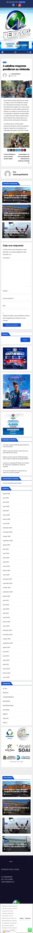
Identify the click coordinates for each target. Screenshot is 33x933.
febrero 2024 (6, 621)
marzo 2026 (6, 515)
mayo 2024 (6, 609)
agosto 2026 (6, 493)
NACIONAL (6, 710)
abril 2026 (6, 510)
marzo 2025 (6, 566)
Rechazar (27, 918)
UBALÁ (5, 722)
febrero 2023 (6, 673)
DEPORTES (6, 701)
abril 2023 (6, 664)
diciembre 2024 (7, 579)
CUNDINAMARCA (8, 697)
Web (4, 306)
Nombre (5, 291)
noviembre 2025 (7, 532)
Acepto (22, 918)
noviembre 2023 (7, 634)
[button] (27, 52)
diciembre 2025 (7, 527)
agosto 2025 (6, 545)
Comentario (6, 258)
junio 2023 (6, 656)
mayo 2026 (6, 506)
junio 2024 (6, 604)
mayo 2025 (6, 557)
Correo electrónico (8, 298)
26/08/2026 (8, 794)
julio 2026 (6, 498)
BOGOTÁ (5, 692)
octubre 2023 (6, 639)
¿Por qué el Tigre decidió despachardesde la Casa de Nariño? (15, 197)
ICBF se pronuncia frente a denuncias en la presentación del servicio (16, 215)
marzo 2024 (6, 617)
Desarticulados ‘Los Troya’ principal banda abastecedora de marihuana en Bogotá (23, 158)
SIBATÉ (5, 714)
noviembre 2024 (7, 583)
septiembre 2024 (8, 592)
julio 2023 (6, 651)
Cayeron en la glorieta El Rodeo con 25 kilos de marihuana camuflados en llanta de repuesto (16, 464)
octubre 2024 (6, 587)
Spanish (7, 931)
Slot (2, 889)
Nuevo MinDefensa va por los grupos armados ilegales (9, 156)
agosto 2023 (6, 647)
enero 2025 (6, 574)
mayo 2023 (6, 660)
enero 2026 (6, 523)
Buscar (5, 334)
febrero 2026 (6, 519)
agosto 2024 (6, 596)
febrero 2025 (6, 570)
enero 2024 (6, 626)
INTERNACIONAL (8, 705)
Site (5, 889)
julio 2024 (6, 600)
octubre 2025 (6, 536)
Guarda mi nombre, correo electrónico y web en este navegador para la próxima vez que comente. (16, 318)
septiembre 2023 (8, 643)
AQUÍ (13, 930)
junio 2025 (6, 553)
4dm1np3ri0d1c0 (15, 74)
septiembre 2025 (8, 540)
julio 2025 (6, 549)
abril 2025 (6, 562)
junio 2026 (6, 502)
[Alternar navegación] (15, 52)
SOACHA (5, 718)
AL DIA (4, 62)
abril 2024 (6, 613)
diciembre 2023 (7, 630)
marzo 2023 (6, 668)
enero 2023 (6, 677)
